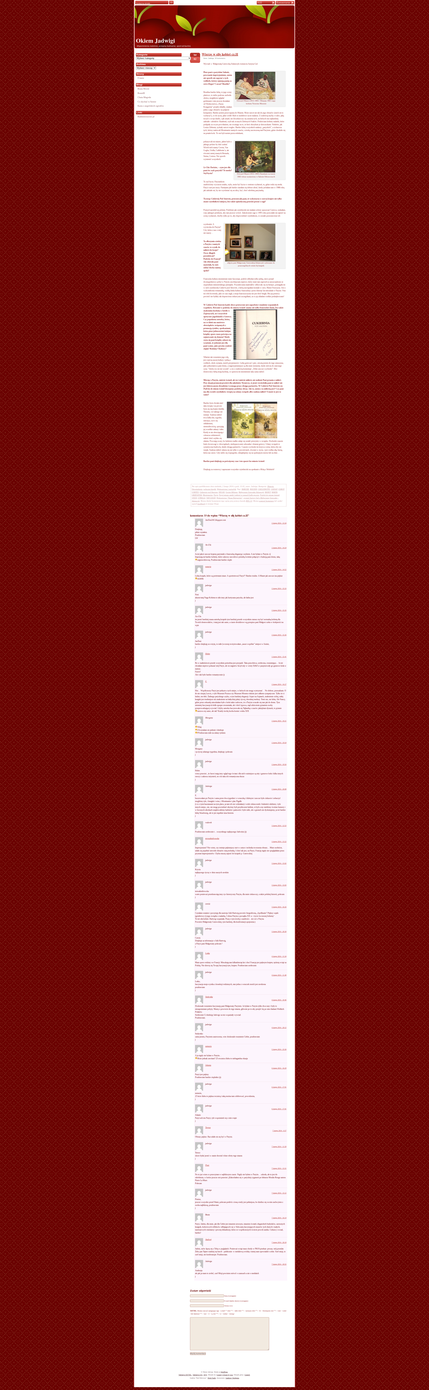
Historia (270, 486)
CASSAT (274, 489)
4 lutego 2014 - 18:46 (279, 1000)
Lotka (207, 953)
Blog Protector (219, 1388)
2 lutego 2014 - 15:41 (279, 657)
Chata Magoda (144, 97)
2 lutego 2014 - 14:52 (279, 569)
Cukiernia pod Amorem (209, 492)
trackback (201, 504)
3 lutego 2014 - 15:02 (279, 863)
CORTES (195, 492)
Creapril (247, 1375)
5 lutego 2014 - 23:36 (279, 1049)
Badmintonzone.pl (146, 116)
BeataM (141, 93)
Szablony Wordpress (232, 1378)
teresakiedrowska (212, 838)
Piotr (207, 1165)
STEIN (194, 498)
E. (206, 681)
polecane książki (209, 489)
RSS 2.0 (249, 501)
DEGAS (222, 492)
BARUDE (245, 489)
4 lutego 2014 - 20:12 (279, 1028)
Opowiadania (197, 489)
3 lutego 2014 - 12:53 (279, 826)
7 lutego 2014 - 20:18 (279, 1242)
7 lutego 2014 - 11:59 (279, 1146)
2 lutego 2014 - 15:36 (279, 635)
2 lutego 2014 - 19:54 (279, 743)
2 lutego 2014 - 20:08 (279, 789)
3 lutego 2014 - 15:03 (279, 885)
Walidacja (185, 1375)
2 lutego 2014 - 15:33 (279, 588)
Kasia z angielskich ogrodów (151, 106)
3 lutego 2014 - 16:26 (279, 907)
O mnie (141, 78)
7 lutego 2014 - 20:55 (279, 1264)
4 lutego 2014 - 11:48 (279, 975)
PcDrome (234, 1388)
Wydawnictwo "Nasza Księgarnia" (229, 498)
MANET (268, 492)
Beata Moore (143, 88)
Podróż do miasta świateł (269, 495)
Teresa (208, 1128)
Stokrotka (209, 997)
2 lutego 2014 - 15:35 (279, 610)
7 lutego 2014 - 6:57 (279, 1131)
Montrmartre (208, 495)
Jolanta (208, 1065)
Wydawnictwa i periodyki (226, 489)
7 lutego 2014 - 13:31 (279, 1168)
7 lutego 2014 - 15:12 (279, 1193)
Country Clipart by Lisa (225, 1375)
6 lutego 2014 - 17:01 (279, 1087)
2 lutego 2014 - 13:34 (279, 523)
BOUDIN (253, 489)
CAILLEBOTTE (264, 489)
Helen (207, 654)
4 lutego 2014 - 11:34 (279, 956)
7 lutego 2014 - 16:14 (279, 1218)
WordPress (224, 1372)
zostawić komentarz (266, 501)
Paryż (216, 495)
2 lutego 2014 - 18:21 (279, 721)
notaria (208, 567)
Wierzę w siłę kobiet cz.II (220, 54)
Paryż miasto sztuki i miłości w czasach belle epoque (239, 495)
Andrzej (208, 1239)
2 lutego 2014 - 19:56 (279, 764)
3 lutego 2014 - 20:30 (279, 931)
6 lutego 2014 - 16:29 (279, 1068)
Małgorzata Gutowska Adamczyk (251, 492)
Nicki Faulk (212, 1378)
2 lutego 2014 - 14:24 (279, 548)
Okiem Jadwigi (155, 40)
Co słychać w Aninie (147, 101)
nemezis (208, 1046)
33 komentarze (220, 58)
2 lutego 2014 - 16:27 (279, 684)
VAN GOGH (211, 498)
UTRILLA (201, 498)
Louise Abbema (232, 492)
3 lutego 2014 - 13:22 (279, 841)
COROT (281, 489)
